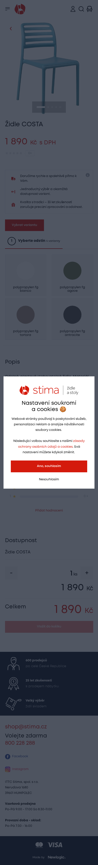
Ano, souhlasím (49, 466)
